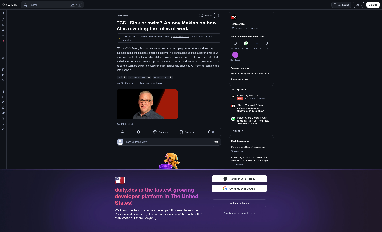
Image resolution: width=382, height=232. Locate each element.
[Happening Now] (3, 35)
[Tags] (3, 97)
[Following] (3, 24)
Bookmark (190, 131)
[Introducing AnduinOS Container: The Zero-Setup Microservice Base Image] (251, 160)
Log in (252, 212)
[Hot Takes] (3, 129)
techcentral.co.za (154, 83)
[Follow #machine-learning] (149, 77)
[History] (3, 30)
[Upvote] (122, 132)
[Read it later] (3, 80)
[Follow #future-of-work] (170, 77)
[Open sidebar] (3, 13)
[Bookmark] (181, 132)
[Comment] (155, 132)
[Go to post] (147, 104)
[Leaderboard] (3, 107)
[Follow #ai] (124, 77)
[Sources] (3, 102)
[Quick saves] (3, 69)
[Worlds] (3, 113)
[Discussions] (3, 123)
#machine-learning (137, 77)
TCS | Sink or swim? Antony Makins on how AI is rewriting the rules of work (167, 25)
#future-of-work (160, 77)
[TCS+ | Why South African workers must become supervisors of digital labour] (251, 108)
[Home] (10, 4)
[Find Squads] (3, 58)
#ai (119, 77)
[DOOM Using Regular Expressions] (251, 149)
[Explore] (3, 91)
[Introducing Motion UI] (251, 97)
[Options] (218, 15)
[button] (179, 36)
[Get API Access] (3, 41)
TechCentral (122, 15)
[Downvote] (138, 132)
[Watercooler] (3, 118)
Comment (163, 131)
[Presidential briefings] (3, 75)
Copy (214, 131)
